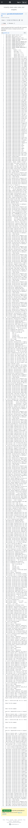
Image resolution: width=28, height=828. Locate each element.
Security (11, 819)
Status (15, 819)
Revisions (12, 23)
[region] (14, 420)
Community (20, 819)
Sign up (24, 2)
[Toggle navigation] (2, 2)
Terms (4, 819)
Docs (24, 819)
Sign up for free (6, 810)
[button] (19, 20)
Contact (10, 821)
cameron (3, 14)
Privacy (7, 819)
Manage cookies (16, 821)
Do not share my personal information (14, 822)
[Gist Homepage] (10, 2)
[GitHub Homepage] (10, 824)
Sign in (19, 2)
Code (4, 23)
